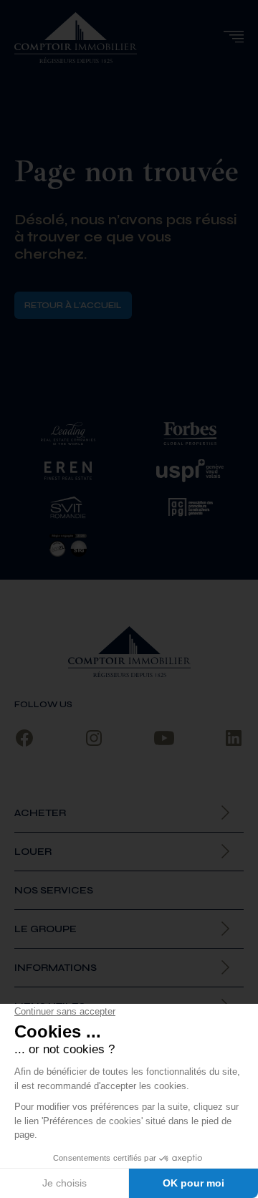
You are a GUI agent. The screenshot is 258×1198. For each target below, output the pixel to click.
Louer (33, 851)
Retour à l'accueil (73, 305)
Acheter (40, 813)
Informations (55, 968)
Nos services (53, 890)
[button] (233, 36)
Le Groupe (45, 929)
